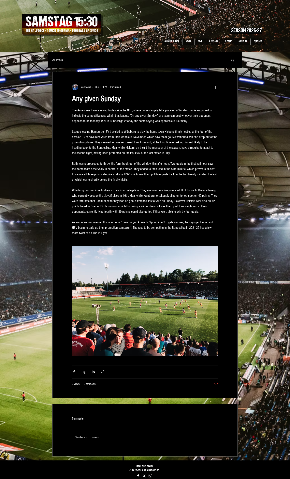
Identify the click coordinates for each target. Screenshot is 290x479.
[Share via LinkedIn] (93, 372)
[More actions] (215, 87)
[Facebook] (138, 476)
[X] (144, 476)
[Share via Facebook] (74, 372)
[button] (233, 60)
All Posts (57, 60)
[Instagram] (150, 476)
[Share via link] (103, 372)
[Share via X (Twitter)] (83, 372)
